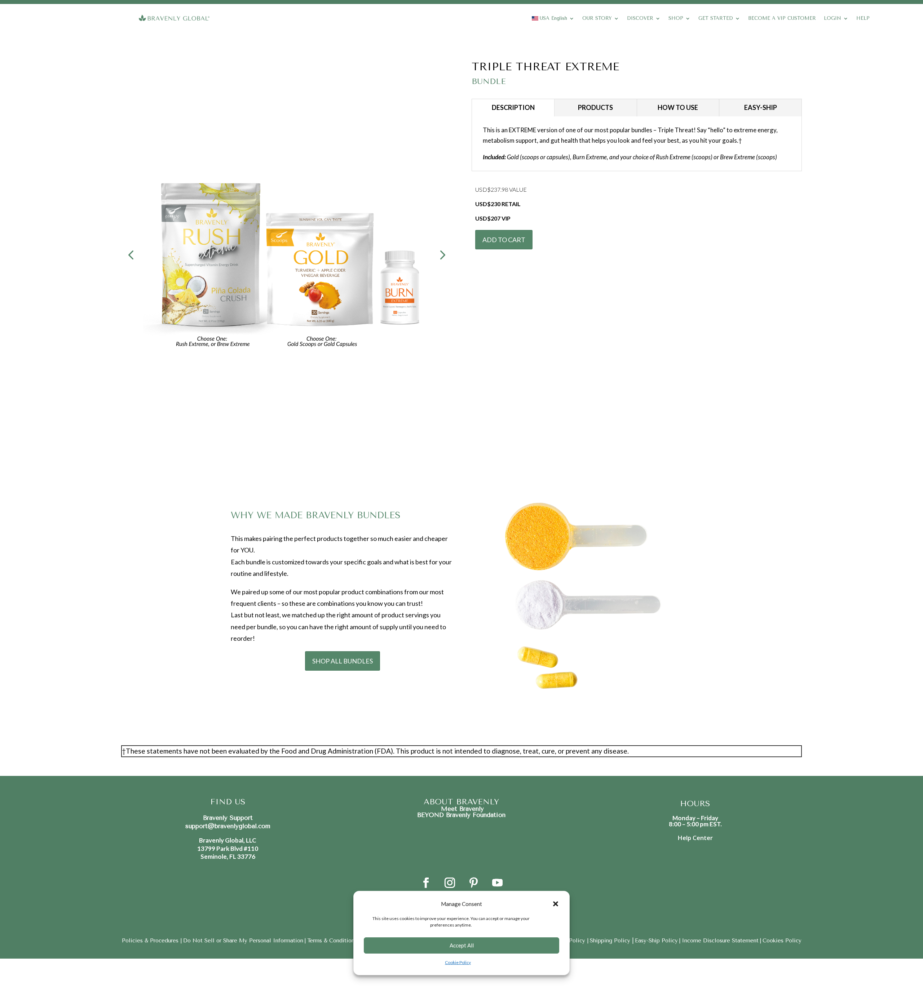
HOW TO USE (678, 107)
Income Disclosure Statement (720, 940)
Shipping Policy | (612, 940)
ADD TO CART (503, 240)
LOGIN (832, 18)
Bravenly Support (228, 817)
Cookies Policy (782, 940)
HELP (863, 18)
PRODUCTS (595, 107)
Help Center (695, 838)
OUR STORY (597, 18)
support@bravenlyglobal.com (227, 826)
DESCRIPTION (513, 107)
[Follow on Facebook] (425, 882)
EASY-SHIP (760, 107)
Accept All (462, 945)
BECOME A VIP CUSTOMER (782, 18)
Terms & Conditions (332, 940)
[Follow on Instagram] (449, 882)
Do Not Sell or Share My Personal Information (243, 940)
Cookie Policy (458, 962)
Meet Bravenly (461, 808)
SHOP (675, 18)
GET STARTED (715, 18)
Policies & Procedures (151, 940)
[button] (555, 903)
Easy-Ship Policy (656, 940)
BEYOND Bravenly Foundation (461, 814)
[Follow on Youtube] (497, 882)
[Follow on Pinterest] (473, 882)
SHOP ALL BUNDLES (342, 661)
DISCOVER (640, 18)
